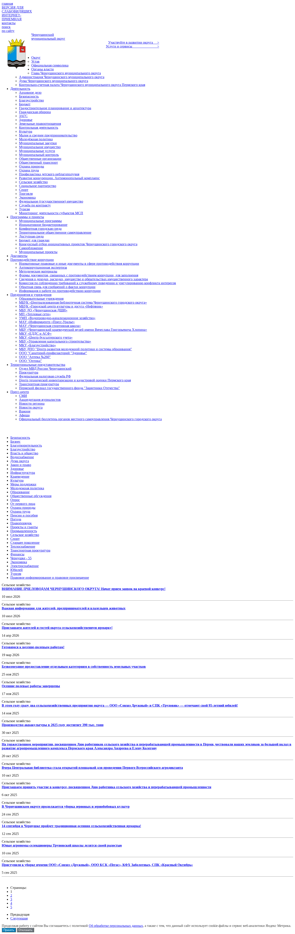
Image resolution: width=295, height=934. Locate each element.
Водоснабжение (22, 457)
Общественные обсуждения (30, 496)
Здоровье (17, 469)
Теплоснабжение (22, 546)
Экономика (18, 562)
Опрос (15, 500)
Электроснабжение (24, 566)
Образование (20, 492)
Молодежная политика (27, 488)
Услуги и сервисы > (132, 46)
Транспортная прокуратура (30, 550)
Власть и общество (24, 453)
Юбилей (16, 570)
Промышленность (23, 531)
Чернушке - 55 (21, 558)
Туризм (15, 574)
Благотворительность (26, 445)
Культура (17, 480)
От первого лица (22, 504)
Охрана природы (22, 507)
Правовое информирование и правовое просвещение (49, 577)
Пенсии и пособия (24, 515)
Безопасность (20, 437)
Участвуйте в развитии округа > (133, 42)
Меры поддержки (23, 484)
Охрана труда (20, 511)
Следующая (19, 918)
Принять (8, 930)
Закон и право (20, 465)
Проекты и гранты (24, 527)
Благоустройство (22, 449)
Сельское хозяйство (24, 535)
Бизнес (15, 441)
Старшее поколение (25, 542)
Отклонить (25, 930)
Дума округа (19, 461)
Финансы (17, 554)
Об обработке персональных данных (116, 926)
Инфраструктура (22, 472)
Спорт (15, 539)
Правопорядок (21, 523)
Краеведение (19, 476)
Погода (15, 519)
